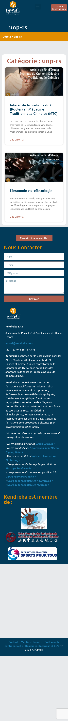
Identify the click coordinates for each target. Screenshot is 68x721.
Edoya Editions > (45, 443)
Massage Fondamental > (19, 468)
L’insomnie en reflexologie (31, 190)
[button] (38, 7)
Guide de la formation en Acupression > (30, 480)
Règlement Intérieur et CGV (42, 646)
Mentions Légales (31, 642)
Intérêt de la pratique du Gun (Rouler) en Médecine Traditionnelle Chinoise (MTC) (33, 109)
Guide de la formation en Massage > (28, 484)
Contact (13, 642)
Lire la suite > (17, 139)
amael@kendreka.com (19, 343)
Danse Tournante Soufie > (20, 476)
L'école (6, 36)
